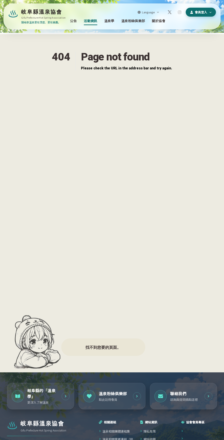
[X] (169, 12)
